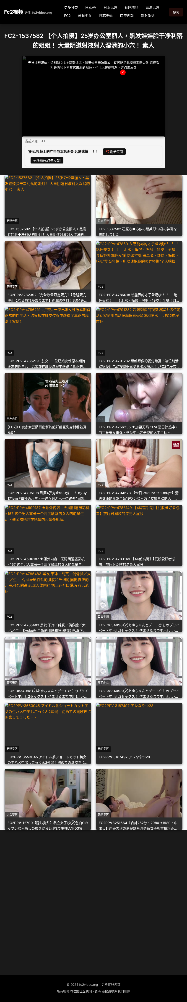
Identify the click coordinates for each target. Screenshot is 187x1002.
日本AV (90, 7)
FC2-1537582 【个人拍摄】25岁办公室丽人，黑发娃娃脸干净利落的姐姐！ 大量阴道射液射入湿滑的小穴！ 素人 (47, 234)
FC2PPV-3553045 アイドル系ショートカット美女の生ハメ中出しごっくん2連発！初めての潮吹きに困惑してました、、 (48, 762)
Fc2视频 (13, 12)
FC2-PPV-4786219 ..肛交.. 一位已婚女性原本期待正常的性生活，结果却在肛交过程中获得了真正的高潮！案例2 (47, 366)
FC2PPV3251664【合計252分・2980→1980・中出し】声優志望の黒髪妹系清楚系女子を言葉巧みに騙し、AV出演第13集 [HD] (138, 828)
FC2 (67, 15)
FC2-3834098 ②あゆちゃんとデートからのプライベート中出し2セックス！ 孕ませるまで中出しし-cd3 (139, 630)
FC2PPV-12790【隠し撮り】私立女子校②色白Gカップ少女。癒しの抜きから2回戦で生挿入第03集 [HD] (48, 828)
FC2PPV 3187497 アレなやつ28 (124, 757)
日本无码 (110, 7)
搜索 (176, 12)
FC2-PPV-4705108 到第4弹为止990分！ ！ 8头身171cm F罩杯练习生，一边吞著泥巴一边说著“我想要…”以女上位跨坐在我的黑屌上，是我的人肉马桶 (47, 498)
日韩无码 (106, 15)
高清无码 (152, 7)
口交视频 (127, 15)
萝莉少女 (85, 15)
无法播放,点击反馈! (47, 160)
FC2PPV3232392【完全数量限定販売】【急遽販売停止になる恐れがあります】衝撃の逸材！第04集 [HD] (47, 300)
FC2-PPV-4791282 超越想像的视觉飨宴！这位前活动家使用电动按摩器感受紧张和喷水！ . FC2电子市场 (139, 366)
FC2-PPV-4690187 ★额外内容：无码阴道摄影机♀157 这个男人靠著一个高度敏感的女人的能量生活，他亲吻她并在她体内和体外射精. (46, 564)
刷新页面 (116, 152)
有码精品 (131, 7)
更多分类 (71, 7)
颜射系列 (148, 15)
